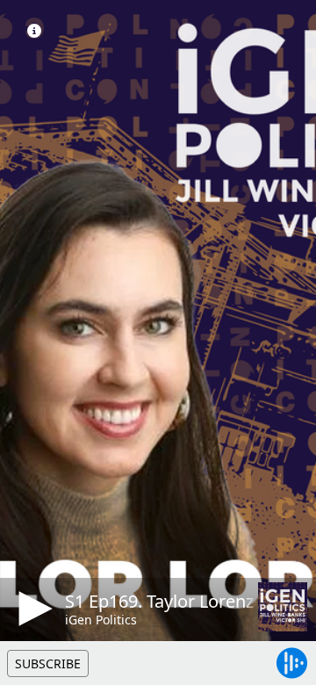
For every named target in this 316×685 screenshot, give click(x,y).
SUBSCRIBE (48, 663)
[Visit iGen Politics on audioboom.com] (282, 606)
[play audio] (32, 608)
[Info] (34, 30)
